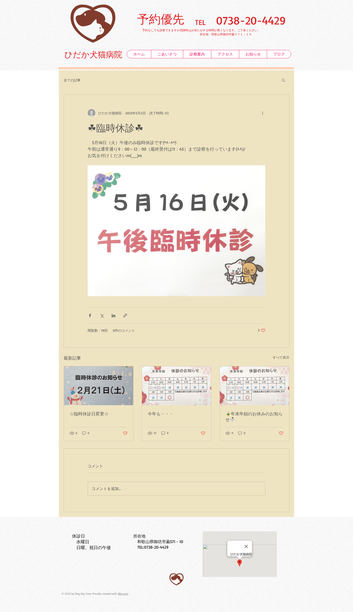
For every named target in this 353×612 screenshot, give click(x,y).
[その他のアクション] (262, 113)
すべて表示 (281, 357)
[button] (283, 80)
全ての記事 (72, 80)
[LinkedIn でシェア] (113, 315)
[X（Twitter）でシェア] (101, 315)
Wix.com (123, 593)
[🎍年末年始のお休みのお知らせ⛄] (254, 385)
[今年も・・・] (176, 385)
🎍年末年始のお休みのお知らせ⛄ (254, 416)
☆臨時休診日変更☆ (89, 413)
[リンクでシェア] (125, 315)
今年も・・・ (161, 413)
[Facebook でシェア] (90, 315)
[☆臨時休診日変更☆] (98, 385)
